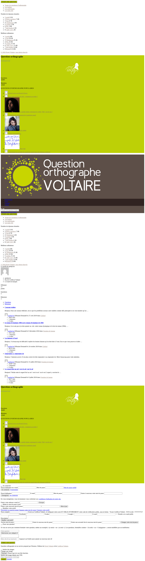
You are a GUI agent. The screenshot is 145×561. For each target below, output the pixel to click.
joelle (8, 17)
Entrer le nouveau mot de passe (42, 522)
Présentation (8, 199)
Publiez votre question (8, 542)
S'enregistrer (14, 490)
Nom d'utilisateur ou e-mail (9, 487)
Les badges (8, 7)
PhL (7, 26)
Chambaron (10, 23)
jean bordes (9, 28)
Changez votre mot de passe (27, 510)
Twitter (47, 514)
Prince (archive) (11, 19)
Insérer (4, 559)
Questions (8, 302)
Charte (7, 205)
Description (4, 518)
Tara (7, 21)
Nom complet (5, 512)
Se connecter (14, 495)
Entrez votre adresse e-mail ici (10, 502)
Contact (7, 203)
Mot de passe (41, 487)
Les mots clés (9, 10)
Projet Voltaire (48, 546)
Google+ (71, 514)
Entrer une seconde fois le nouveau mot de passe (86, 522)
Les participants (9, 9)
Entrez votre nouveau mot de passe (11, 506)
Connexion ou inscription (9, 212)
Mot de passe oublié (70, 487)
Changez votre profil (43, 510)
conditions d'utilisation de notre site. (50, 499)
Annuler (9, 559)
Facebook (22, 514)
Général (43, 315)
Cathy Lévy (10, 30)
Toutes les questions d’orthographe (15, 5)
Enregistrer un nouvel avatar (10, 510)
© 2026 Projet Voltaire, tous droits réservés (14, 52)
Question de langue (49, 331)
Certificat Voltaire (62, 546)
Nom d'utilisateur (6, 493)
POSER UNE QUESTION (9, 2)
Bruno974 (9, 49)
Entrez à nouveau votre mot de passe (92, 493)
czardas (8, 24)
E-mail (32, 493)
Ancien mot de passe (7, 522)
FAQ (6, 201)
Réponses (8, 304)
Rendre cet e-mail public (125, 514)
